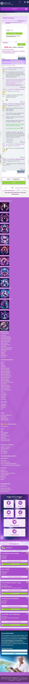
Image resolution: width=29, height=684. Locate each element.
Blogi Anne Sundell (5, 385)
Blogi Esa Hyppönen (5, 374)
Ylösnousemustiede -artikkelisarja (7, 473)
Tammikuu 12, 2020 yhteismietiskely (15, 67)
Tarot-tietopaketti (4, 432)
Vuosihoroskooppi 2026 (6, 338)
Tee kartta (3, 397)
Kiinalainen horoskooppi (6, 349)
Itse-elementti (4, 453)
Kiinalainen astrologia (5, 447)
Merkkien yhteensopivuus (6, 347)
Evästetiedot (18, 680)
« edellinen (19, 56)
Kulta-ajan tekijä (3, 471)
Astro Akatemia (4, 426)
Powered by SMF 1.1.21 (20, 187)
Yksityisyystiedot (12, 680)
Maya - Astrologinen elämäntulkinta (8, 463)
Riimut (2, 363)
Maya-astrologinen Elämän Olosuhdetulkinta (10, 465)
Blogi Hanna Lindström (6, 386)
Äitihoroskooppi (4, 343)
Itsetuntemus (4, 405)
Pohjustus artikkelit (4, 474)
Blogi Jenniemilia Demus (6, 389)
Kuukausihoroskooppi (5, 336)
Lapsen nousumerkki (5, 341)
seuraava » (23, 56)
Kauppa (2, 479)
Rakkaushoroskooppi (5, 344)
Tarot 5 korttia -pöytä (5, 438)
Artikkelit (3, 352)
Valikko (14, 8)
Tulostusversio (22, 58)
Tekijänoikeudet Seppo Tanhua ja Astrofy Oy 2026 (10, 677)
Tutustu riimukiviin (5, 419)
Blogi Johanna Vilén (5, 369)
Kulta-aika (2, 470)
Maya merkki (4, 350)
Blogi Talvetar (4, 383)
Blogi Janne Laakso (5, 388)
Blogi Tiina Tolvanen (5, 380)
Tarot (2, 431)
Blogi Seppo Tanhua (5, 368)
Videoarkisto (3, 477)
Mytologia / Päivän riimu (6, 415)
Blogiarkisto (3, 476)
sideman (4, 89)
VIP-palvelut (3, 399)
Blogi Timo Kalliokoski (5, 371)
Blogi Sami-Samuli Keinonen (7, 382)
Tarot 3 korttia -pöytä (5, 440)
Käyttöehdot (15, 678)
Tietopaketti (3, 392)
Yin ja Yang (3, 450)
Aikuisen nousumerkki (6, 340)
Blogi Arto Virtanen (5, 379)
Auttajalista (3, 353)
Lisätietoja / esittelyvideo (14, 561)
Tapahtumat (15, 51)
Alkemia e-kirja (4, 355)
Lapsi (2, 408)
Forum (2, 391)
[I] (2, 67)
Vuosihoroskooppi (5, 448)
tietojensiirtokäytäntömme (7, 645)
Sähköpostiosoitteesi (7, 648)
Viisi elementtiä (4, 451)
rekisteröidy (7, 23)
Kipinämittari (3, 346)
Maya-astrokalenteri (5, 462)
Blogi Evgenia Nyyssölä (6, 375)
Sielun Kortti (3, 434)
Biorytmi (2, 361)
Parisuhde (3, 407)
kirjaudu (18, 22)
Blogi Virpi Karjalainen (5, 372)
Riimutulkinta (3, 416)
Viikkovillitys (3, 335)
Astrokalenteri (4, 394)
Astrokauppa (3, 396)
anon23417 (4, 159)
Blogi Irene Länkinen (5, 377)
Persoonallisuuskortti (5, 435)
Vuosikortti (3, 437)
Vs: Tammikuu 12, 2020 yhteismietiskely (16, 89)
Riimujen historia (4, 418)
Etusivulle (3, 357)
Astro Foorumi (8, 18)
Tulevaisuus (3, 404)
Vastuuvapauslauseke (23, 678)
